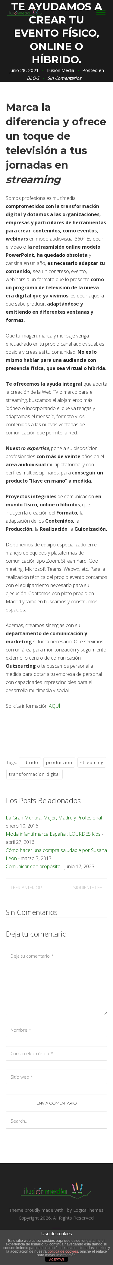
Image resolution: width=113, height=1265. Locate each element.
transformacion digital (34, 774)
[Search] (100, 1121)
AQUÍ (54, 706)
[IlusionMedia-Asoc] (25, 12)
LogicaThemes (88, 1210)
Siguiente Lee (87, 887)
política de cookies (63, 1251)
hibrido (30, 762)
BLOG (33, 78)
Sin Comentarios (64, 78)
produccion (59, 762)
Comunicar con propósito (33, 866)
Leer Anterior (26, 887)
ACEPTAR (56, 1259)
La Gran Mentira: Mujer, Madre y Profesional (54, 817)
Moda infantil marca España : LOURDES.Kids (53, 834)
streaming (91, 762)
